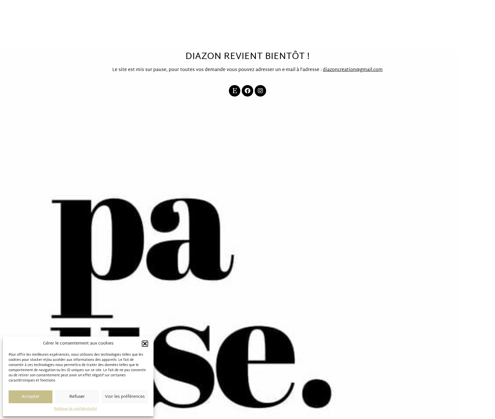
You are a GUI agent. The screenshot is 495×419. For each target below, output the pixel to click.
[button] (145, 344)
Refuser (77, 397)
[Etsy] (234, 91)
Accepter (30, 397)
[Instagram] (260, 91)
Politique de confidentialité (75, 409)
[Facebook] (247, 91)
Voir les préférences (125, 397)
